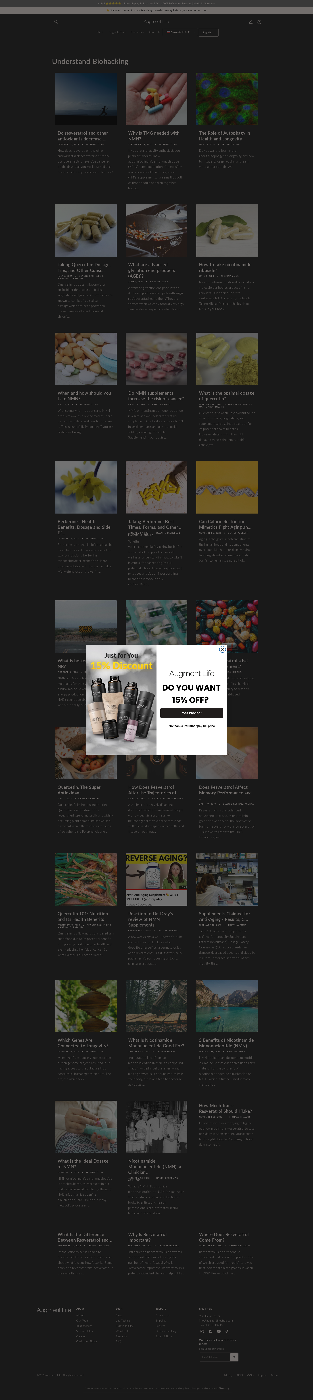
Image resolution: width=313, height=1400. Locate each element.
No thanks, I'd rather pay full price (192, 726)
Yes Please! (192, 713)
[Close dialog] (222, 649)
